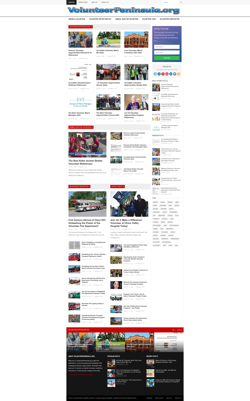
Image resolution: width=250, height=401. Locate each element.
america (155, 202)
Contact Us (104, 2)
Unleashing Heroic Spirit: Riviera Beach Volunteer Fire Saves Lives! (93, 267)
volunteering (166, 242)
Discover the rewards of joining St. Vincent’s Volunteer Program (135, 283)
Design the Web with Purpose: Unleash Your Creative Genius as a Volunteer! (167, 381)
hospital (164, 218)
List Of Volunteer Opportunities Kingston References (134, 115)
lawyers (155, 222)
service (155, 235)
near (165, 225)
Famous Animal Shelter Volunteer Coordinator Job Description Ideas (135, 146)
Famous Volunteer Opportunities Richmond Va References (80, 52)
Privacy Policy (83, 2)
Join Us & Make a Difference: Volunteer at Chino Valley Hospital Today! (126, 223)
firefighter (161, 215)
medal (163, 222)
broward (163, 208)
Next (181, 330)
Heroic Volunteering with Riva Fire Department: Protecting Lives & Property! (93, 280)
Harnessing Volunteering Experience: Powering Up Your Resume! (170, 190)
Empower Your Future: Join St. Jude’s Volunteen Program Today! (135, 295)
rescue (173, 232)
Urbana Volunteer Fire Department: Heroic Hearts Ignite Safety (135, 319)
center (171, 208)
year (176, 245)
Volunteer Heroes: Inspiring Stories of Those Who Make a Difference (92, 398)
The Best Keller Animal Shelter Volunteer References (85, 162)
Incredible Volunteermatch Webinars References (79, 83)
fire (154, 215)
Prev (178, 330)
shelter (171, 235)
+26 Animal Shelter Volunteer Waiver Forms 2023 (133, 170)
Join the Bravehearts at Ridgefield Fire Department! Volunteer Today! (93, 292)
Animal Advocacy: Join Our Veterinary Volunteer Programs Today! (171, 151)
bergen (177, 205)
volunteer (156, 242)
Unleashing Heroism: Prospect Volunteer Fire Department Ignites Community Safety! (93, 317)
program (155, 232)
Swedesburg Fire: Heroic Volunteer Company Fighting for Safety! (94, 255)
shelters (155, 238)
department (173, 212)
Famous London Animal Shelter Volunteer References (134, 134)
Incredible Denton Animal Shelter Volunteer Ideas (135, 158)
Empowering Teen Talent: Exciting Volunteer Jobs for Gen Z (171, 180)
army (177, 202)
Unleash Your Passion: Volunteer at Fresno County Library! (136, 271)
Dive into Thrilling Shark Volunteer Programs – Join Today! (135, 307)
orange (155, 228)
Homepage (71, 2)
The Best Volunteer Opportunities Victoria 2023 (107, 114)
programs (165, 232)
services (163, 235)
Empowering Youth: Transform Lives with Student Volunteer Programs (134, 259)
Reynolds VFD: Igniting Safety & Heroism (93, 304)
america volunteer (76, 19)
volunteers (156, 245)
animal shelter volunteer (126, 19)
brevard (155, 208)
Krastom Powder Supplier (128, 398)
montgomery (157, 225)
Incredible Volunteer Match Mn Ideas (107, 51)
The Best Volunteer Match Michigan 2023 (79, 114)
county (164, 212)
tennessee (165, 238)
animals (170, 202)
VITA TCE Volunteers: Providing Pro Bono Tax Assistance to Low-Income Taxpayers (128, 372)
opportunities (174, 225)
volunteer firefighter (169, 19)
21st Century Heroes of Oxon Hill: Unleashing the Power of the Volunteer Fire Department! (87, 223)
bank (170, 205)
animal (163, 202)
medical (170, 222)
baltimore (163, 205)
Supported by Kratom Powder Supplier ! (81, 374)
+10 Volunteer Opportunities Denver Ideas (108, 83)
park (161, 228)
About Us (94, 2)
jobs (171, 218)
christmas (156, 212)
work (170, 245)
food (176, 215)
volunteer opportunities (100, 19)
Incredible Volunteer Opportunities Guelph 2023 (135, 83)
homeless (156, 218)
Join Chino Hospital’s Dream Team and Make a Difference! (135, 246)
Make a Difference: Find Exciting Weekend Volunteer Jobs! (165, 361)
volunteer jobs (149, 19)
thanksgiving (175, 238)
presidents (169, 228)
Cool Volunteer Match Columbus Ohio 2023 (133, 51)
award (155, 205)
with (164, 245)
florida (170, 215)
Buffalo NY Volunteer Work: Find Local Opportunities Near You (128, 361)
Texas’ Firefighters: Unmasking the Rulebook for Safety (93, 243)
